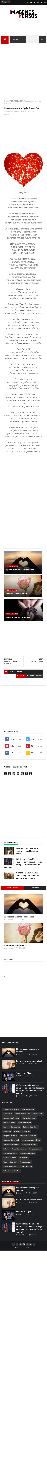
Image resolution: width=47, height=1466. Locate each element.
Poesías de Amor (10, 1158)
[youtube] (34, 2)
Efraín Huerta (38, 1114)
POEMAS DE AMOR (16, 101)
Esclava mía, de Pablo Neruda (18, 617)
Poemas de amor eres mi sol (17, 593)
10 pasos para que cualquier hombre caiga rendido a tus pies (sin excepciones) (27, 875)
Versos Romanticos (10, 1166)
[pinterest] (41, 2)
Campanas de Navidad (11, 1109)
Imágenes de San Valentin (31, 1140)
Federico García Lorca (11, 1118)
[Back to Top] (34, 1244)
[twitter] (31, 2)
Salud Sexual (23, 1158)
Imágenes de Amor (10, 1136)
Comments (34, 888)
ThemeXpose (27, 1248)
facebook (21, 675)
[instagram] (38, 2)
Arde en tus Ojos (23, 1073)
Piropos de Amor (35, 1149)
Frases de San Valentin (12, 1127)
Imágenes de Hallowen (28, 1136)
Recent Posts (12, 888)
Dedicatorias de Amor (22, 1114)
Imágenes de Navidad (11, 1140)
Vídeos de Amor (26, 1166)
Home (6, 101)
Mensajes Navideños (29, 1144)
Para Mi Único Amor (19, 1149)
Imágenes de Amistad (22, 1131)
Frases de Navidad (24, 1123)
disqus (39, 675)
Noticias (6, 1149)
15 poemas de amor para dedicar (20, 569)
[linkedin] (44, 2)
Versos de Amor (25, 1162)
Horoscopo (7, 1131)
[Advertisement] (23, 69)
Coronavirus (8, 1114)
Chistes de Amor (28, 1109)
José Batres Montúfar (11, 1144)
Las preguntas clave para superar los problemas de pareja (27, 851)
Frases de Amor (9, 1123)
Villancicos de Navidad (11, 1171)
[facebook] (27, 2)
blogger (30, 675)
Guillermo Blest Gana (30, 1127)
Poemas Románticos (27, 1153)
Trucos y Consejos (10, 1162)
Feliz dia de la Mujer (29, 1118)
